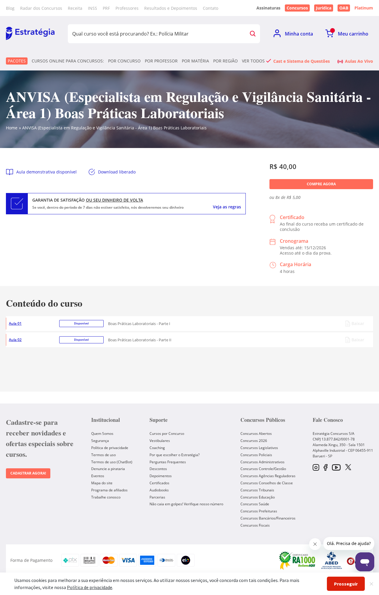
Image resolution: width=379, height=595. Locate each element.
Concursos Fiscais (255, 525)
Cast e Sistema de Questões (301, 61)
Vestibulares (160, 440)
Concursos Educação (257, 497)
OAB (343, 8)
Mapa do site (102, 482)
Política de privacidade (109, 447)
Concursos (297, 8)
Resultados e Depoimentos (170, 8)
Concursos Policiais (256, 454)
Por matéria (195, 61)
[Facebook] (325, 468)
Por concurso (124, 61)
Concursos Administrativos (262, 461)
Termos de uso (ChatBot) (111, 461)
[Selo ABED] (331, 560)
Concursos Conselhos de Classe (266, 482)
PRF (106, 8)
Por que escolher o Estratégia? (175, 454)
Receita (75, 8)
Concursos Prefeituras (258, 511)
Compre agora (321, 183)
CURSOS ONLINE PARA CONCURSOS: (68, 61)
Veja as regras (227, 207)
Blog (10, 8)
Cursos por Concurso (167, 433)
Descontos (158, 468)
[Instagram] (316, 468)
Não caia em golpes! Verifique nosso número (186, 503)
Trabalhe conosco (106, 497)
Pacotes (17, 61)
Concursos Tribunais (257, 490)
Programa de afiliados (109, 490)
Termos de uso (103, 454)
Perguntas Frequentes (168, 461)
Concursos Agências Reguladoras (268, 475)
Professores (127, 8)
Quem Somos (102, 433)
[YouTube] (336, 468)
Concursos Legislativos (259, 447)
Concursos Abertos (256, 433)
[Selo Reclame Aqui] (297, 560)
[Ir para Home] (30, 34)
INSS (92, 8)
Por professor (161, 61)
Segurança (100, 440)
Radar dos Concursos (41, 8)
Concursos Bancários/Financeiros (268, 518)
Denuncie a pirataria (108, 468)
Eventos (97, 475)
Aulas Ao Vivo (359, 61)
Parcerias (157, 497)
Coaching (157, 447)
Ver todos (253, 61)
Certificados (159, 482)
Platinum (363, 8)
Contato (210, 8)
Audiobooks (159, 490)
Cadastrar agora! (28, 473)
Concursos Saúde (254, 503)
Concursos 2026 (253, 440)
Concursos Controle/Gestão (263, 468)
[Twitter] (348, 468)
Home (11, 128)
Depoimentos (161, 475)
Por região (225, 61)
